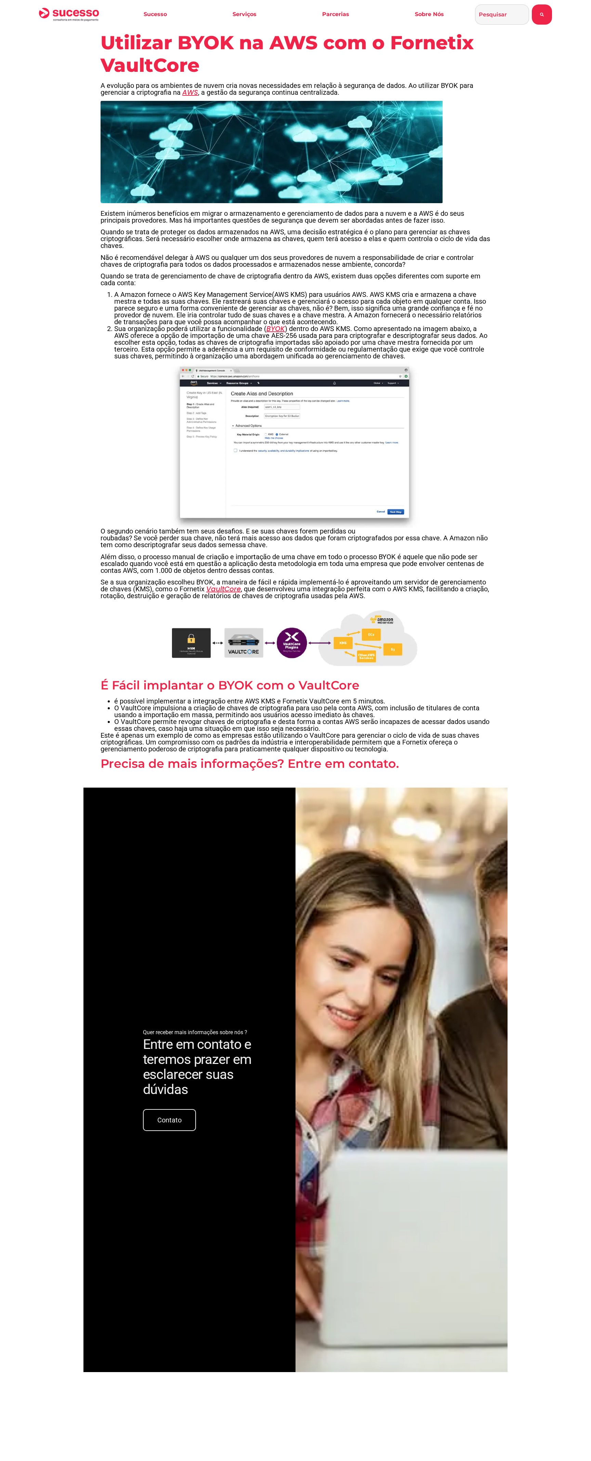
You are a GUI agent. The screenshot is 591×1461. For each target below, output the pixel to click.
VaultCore (223, 589)
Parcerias (335, 14)
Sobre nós (429, 14)
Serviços (245, 14)
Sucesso (155, 14)
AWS (190, 92)
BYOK (275, 328)
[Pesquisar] (542, 14)
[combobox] (502, 14)
